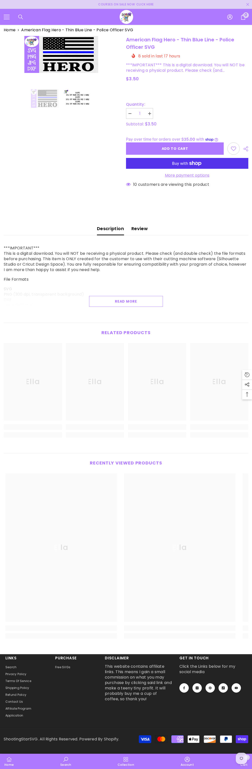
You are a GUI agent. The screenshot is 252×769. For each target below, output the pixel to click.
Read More (126, 301)
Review (139, 228)
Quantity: (135, 104)
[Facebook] (184, 688)
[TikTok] (223, 688)
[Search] (21, 17)
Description (110, 228)
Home (10, 30)
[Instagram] (197, 688)
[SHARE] (244, 149)
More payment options (187, 175)
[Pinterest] (210, 688)
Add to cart (175, 148)
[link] (33, 427)
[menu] (7, 17)
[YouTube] (236, 688)
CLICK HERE (145, 4)
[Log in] (230, 17)
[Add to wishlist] (233, 148)
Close (248, 4)
